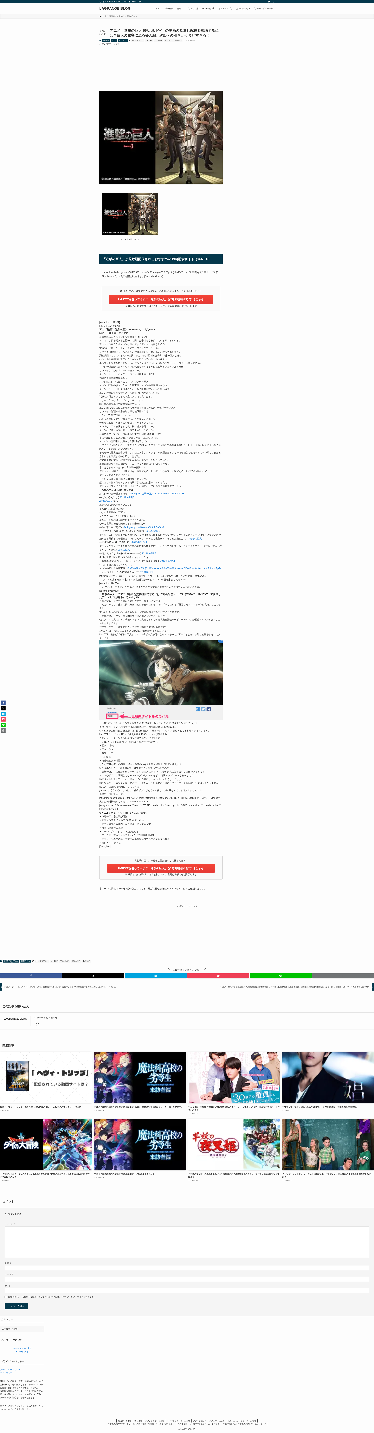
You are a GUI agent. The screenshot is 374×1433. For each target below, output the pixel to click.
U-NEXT (149, 40)
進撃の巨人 (123, 40)
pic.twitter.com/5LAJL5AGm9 (149, 527)
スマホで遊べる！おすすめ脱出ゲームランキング (199, 1424)
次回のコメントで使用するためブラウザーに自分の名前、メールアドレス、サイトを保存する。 (52, 1296)
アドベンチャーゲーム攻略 (178, 1421)
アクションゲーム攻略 (154, 1421)
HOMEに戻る (22, 1351)
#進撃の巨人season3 (152, 568)
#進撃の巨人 (146, 493)
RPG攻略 (138, 1421)
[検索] (273, 1)
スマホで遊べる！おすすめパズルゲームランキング (244, 1424)
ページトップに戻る (22, 1348)
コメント (10, 1224)
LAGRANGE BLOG (115, 8)
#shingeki (135, 493)
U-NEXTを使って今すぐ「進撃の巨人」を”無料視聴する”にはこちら (161, 299)
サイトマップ (6, 1373)
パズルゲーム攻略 (217, 1421)
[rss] (269, 1)
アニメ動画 (158, 40)
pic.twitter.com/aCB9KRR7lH (169, 493)
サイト (8, 1286)
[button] (31, 975)
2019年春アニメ (137, 40)
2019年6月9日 (127, 497)
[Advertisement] (161, 66)
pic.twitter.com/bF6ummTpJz (206, 568)
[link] (37, 1023)
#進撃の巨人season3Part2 (177, 568)
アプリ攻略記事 (199, 1421)
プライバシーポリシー (10, 1369)
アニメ (114, 40)
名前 (8, 1263)
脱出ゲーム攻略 (124, 1421)
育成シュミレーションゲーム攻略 (241, 1421)
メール (9, 1274)
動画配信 (106, 40)
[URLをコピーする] (343, 975)
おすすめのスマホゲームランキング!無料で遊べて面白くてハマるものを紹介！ (141, 1424)
